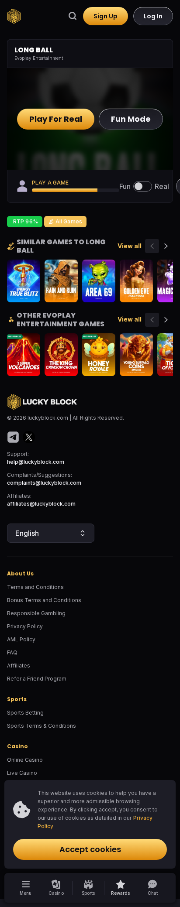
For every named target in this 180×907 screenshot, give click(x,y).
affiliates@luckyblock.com (41, 503)
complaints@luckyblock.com (44, 482)
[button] (120, 887)
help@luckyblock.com (35, 462)
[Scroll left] (152, 246)
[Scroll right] (166, 246)
